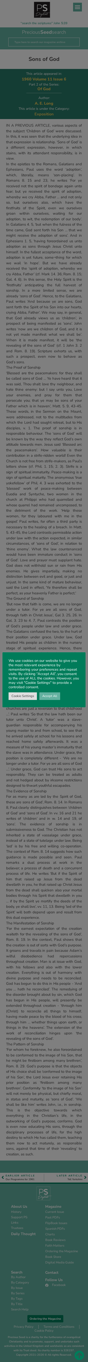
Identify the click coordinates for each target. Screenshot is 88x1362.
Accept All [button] (49, 696)
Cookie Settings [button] (22, 696)
